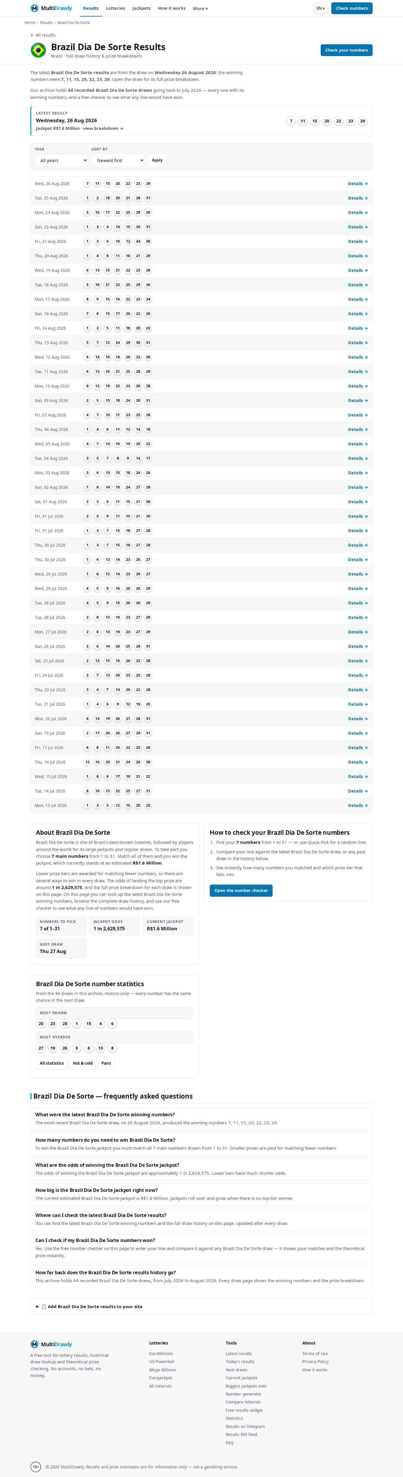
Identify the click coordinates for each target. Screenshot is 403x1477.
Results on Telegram (245, 1426)
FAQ (230, 1442)
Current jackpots (242, 1377)
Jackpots (141, 8)
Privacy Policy (315, 1361)
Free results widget (244, 1410)
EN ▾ (321, 8)
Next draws (237, 1370)
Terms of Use (315, 1353)
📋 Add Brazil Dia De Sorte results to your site (91, 1306)
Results (91, 8)
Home (29, 22)
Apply (157, 160)
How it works (172, 8)
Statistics (234, 1418)
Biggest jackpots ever (246, 1386)
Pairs (106, 1063)
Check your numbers (346, 50)
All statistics (52, 1063)
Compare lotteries (243, 1402)
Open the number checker (241, 890)
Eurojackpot (160, 1377)
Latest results (239, 1353)
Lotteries (115, 8)
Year (40, 149)
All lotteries (160, 1386)
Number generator (244, 1394)
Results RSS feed (241, 1434)
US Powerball (162, 1361)
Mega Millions (162, 1370)
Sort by (99, 149)
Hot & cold (83, 1063)
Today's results (240, 1361)
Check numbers (352, 8)
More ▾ (200, 8)
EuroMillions (161, 1353)
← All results (42, 35)
